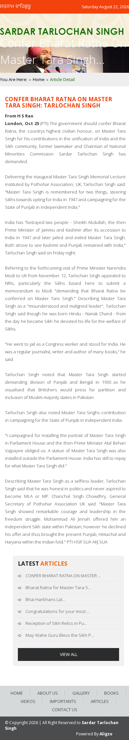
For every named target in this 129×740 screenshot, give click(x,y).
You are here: (13, 79)
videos (28, 701)
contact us (64, 710)
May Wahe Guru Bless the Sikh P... (59, 635)
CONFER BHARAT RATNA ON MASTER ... (63, 576)
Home (39, 79)
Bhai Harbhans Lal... (45, 599)
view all (68, 654)
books (111, 693)
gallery (81, 693)
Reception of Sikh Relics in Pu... (56, 623)
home (17, 693)
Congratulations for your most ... (57, 611)
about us (47, 693)
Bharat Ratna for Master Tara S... (58, 587)
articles (100, 701)
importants (63, 701)
